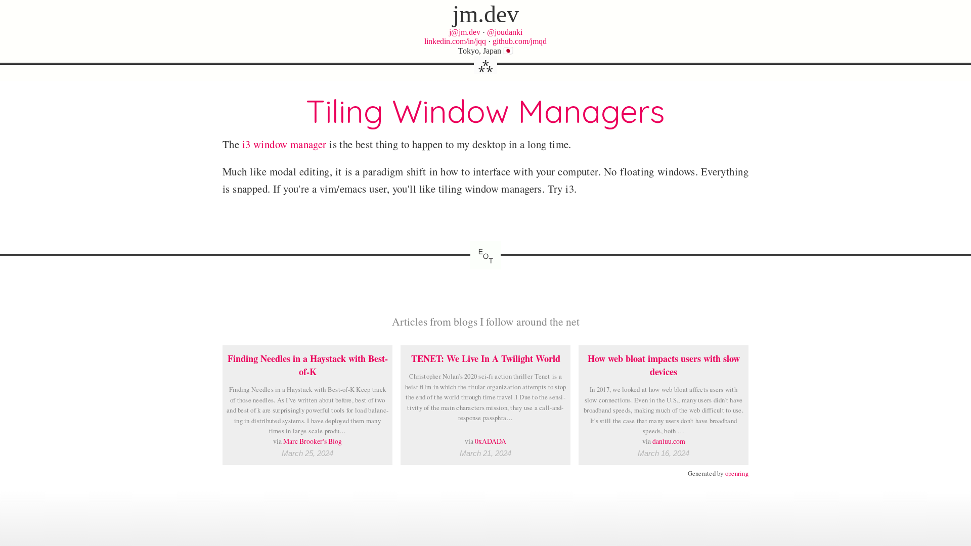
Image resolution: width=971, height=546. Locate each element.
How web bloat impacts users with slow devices (664, 365)
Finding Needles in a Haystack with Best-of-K (308, 365)
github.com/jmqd (520, 41)
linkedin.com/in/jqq (455, 41)
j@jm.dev (464, 32)
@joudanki (504, 32)
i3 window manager (284, 144)
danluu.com (668, 441)
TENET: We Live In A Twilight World (485, 358)
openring (736, 473)
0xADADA (490, 441)
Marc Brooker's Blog (312, 441)
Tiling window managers (485, 111)
